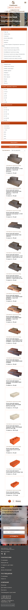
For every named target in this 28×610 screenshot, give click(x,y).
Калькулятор (4, 562)
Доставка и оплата (6, 587)
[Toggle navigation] (25, 2)
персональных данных (15, 542)
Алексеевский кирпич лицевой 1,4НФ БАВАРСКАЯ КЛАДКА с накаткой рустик (14, 340)
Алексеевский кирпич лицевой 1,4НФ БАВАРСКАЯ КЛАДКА (14, 361)
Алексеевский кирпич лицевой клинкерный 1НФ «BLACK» (13, 235)
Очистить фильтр (14, 146)
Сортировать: (6, 150)
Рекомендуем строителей (8, 592)
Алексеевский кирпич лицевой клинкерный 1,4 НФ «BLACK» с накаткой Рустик (14, 256)
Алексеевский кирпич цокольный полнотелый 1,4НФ (13, 450)
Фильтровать (14, 142)
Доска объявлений (6, 570)
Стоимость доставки (7, 565)
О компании (4, 560)
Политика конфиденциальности (7, 549)
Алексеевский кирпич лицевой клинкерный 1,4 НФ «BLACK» (14, 214)
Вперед (18, 501)
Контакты (4, 590)
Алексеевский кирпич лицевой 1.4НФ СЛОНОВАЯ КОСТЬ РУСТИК (14, 427)
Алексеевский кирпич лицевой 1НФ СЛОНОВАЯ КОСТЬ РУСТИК (13, 405)
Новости (3, 578)
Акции (2, 567)
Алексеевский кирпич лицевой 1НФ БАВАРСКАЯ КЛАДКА (13, 382)
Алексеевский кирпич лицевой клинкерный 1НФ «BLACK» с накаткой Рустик (14, 277)
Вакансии (3, 585)
